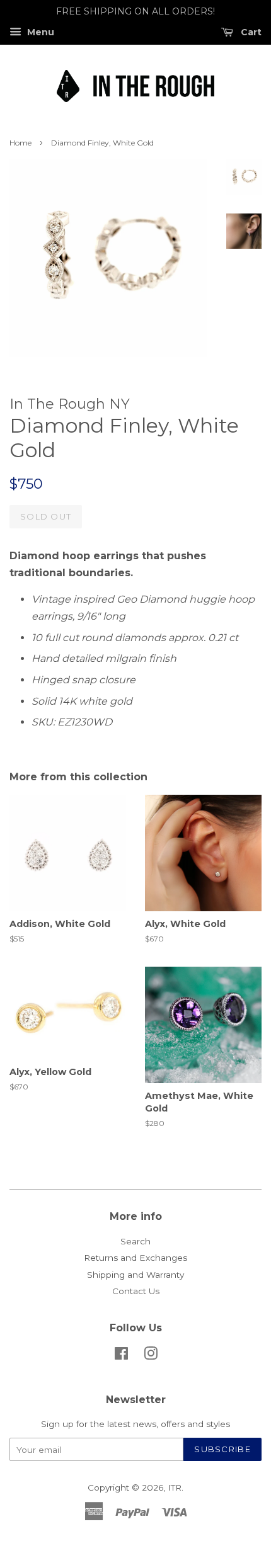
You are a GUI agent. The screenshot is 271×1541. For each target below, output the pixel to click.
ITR (175, 1487)
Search (135, 1241)
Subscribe (222, 1449)
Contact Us (135, 1291)
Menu (39, 32)
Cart (250, 32)
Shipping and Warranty (135, 1275)
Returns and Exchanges (135, 1258)
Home (20, 142)
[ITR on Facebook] (121, 1356)
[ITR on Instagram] (151, 1356)
